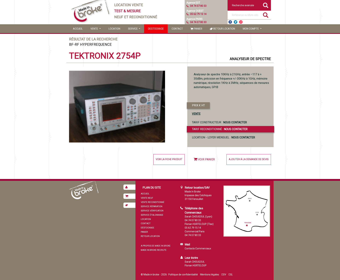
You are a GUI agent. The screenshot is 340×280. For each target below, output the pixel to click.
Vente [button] (94, 28)
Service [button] (133, 28)
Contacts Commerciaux (198, 248)
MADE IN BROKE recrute (153, 250)
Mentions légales (209, 274)
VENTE (196, 113)
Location (114, 28)
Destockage (156, 28)
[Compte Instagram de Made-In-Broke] (241, 22)
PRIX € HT (198, 105)
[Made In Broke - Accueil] (90, 12)
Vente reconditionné (152, 202)
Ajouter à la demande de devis (249, 159)
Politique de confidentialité (183, 274)
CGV (223, 274)
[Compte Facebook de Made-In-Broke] (230, 22)
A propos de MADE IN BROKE (156, 246)
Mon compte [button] (251, 28)
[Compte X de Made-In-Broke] (235, 22)
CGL (230, 274)
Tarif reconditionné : (220, 129)
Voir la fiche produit (169, 159)
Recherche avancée (243, 5)
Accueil (78, 28)
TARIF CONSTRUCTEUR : (219, 122)
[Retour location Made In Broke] (129, 205)
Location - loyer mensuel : (223, 137)
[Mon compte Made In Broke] (129, 187)
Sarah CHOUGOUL (195, 261)
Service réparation (151, 206)
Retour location (224, 28)
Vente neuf (147, 198)
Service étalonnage (152, 215)
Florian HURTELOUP (195, 265)
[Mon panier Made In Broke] (129, 196)
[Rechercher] (265, 15)
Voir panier (206, 159)
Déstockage (147, 227)
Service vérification (152, 210)
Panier (198, 28)
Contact (177, 28)
